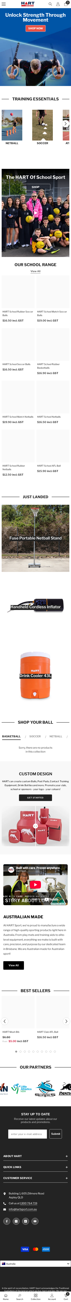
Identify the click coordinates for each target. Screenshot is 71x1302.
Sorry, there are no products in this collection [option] (35, 749)
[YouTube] (35, 1221)
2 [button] (32, 81)
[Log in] (58, 4)
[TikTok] (25, 1221)
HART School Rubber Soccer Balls (17, 313)
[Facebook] (6, 1221)
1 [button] (28, 81)
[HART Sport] (12, 125)
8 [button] (46, 1052)
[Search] (50, 4)
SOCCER (42, 143)
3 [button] (35, 81)
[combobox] (35, 1263)
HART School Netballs (49, 416)
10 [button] (55, 1052)
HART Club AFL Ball (47, 1031)
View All (35, 271)
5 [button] (43, 81)
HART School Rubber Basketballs (48, 366)
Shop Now (35, 28)
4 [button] (39, 81)
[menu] (4, 4)
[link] (35, 213)
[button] (65, 123)
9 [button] (51, 1052)
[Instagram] (16, 1221)
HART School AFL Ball (49, 465)
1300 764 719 (28, 1203)
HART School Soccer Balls (16, 364)
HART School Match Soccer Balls (52, 313)
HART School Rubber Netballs (13, 467)
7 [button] (42, 1052)
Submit (55, 1133)
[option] (35, 47)
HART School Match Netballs (17, 416)
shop (35, 187)
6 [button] (38, 1052)
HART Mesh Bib (10, 1031)
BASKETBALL (11, 736)
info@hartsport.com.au (23, 1209)
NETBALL (12, 143)
